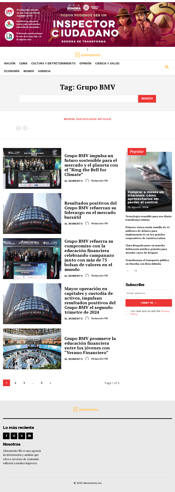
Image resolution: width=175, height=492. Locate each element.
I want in (147, 302)
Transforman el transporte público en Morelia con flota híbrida (147, 262)
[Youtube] (29, 436)
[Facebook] (6, 436)
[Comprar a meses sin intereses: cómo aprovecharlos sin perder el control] (148, 182)
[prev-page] (18, 128)
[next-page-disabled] (25, 128)
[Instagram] (14, 436)
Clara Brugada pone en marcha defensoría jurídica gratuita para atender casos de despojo (146, 249)
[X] (21, 436)
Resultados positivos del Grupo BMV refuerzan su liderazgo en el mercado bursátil (90, 210)
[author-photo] (87, 181)
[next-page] (50, 383)
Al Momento (73, 180)
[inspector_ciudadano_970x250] (87, 24)
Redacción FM (99, 180)
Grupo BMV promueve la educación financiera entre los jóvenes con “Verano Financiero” (90, 345)
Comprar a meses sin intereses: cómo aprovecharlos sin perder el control (146, 197)
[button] (153, 67)
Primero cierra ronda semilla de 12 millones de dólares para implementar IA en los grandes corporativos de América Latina (147, 232)
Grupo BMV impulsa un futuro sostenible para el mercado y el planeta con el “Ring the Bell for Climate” (91, 165)
